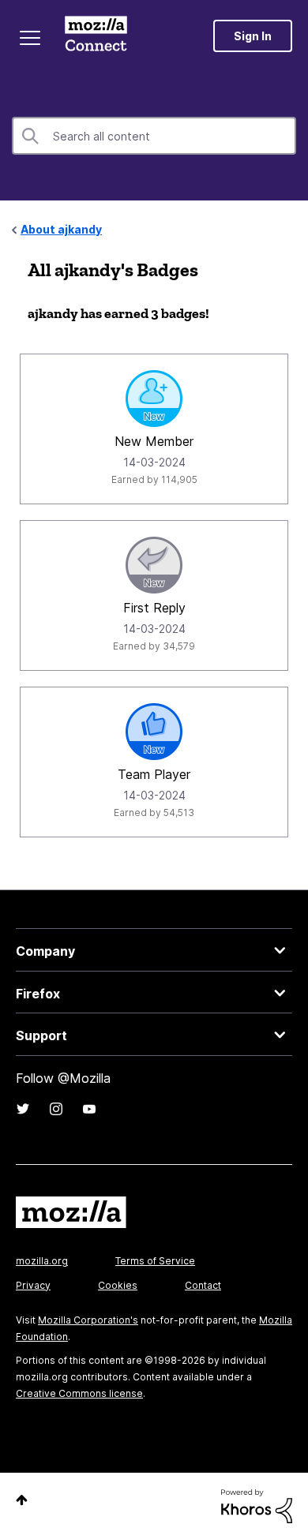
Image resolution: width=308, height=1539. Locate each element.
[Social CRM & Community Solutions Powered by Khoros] (256, 1504)
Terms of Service (155, 1261)
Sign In (253, 36)
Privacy (33, 1285)
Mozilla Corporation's (88, 1320)
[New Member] (154, 398)
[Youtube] (89, 1109)
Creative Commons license (79, 1393)
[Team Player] (154, 731)
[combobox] (154, 136)
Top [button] (21, 1499)
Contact (203, 1285)
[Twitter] (23, 1109)
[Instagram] (56, 1109)
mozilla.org (42, 1261)
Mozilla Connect (96, 35)
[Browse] (30, 38)
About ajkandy (61, 229)
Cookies (117, 1285)
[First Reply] (154, 565)
